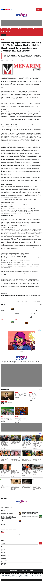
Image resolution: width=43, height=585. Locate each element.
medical (22, 284)
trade (26, 286)
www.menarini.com (25, 225)
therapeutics (22, 286)
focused (32, 283)
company (17, 283)
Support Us (3, 563)
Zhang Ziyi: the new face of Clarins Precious (5, 308)
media (19, 284)
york (5, 287)
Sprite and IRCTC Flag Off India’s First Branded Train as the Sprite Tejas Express (5, 321)
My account (3, 558)
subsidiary (17, 286)
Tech (7, 528)
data (20, 283)
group (35, 283)
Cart (2, 550)
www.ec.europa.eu (9, 206)
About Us (3, 549)
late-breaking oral (32, 97)
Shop (2, 561)
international (3, 284)
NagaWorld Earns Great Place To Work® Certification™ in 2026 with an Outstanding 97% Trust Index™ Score (19, 310)
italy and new (9, 284)
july (24, 534)
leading (16, 284)
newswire (31, 534)
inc (37, 283)
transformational (31, 286)
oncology (30, 284)
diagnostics (24, 283)
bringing (10, 283)
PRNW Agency (7, 60)
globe (17, 534)
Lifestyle (2, 306)
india (21, 534)
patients (37, 284)
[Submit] (40, 543)
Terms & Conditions (5, 564)
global (13, 534)
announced (6, 283)
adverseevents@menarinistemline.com (9, 201)
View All (40, 304)
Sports (3, 528)
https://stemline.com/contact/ (7, 202)
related (9, 286)
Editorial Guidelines (5, 555)
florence (28, 283)
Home (2, 557)
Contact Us (3, 553)
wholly (2, 287)
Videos (14, 528)
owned (33, 284)
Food (2, 319)
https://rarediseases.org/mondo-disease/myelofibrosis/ (12, 254)
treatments (37, 286)
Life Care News (13, 570)
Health (2, 39)
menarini (26, 284)
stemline (13, 286)
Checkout (3, 552)
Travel (5, 306)
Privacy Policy (4, 560)
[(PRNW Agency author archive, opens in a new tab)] (2, 61)
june (13, 284)
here (30, 213)
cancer (13, 283)
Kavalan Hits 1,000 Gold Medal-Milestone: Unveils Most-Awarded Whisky (27, 301)
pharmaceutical (4, 286)
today (36, 534)
